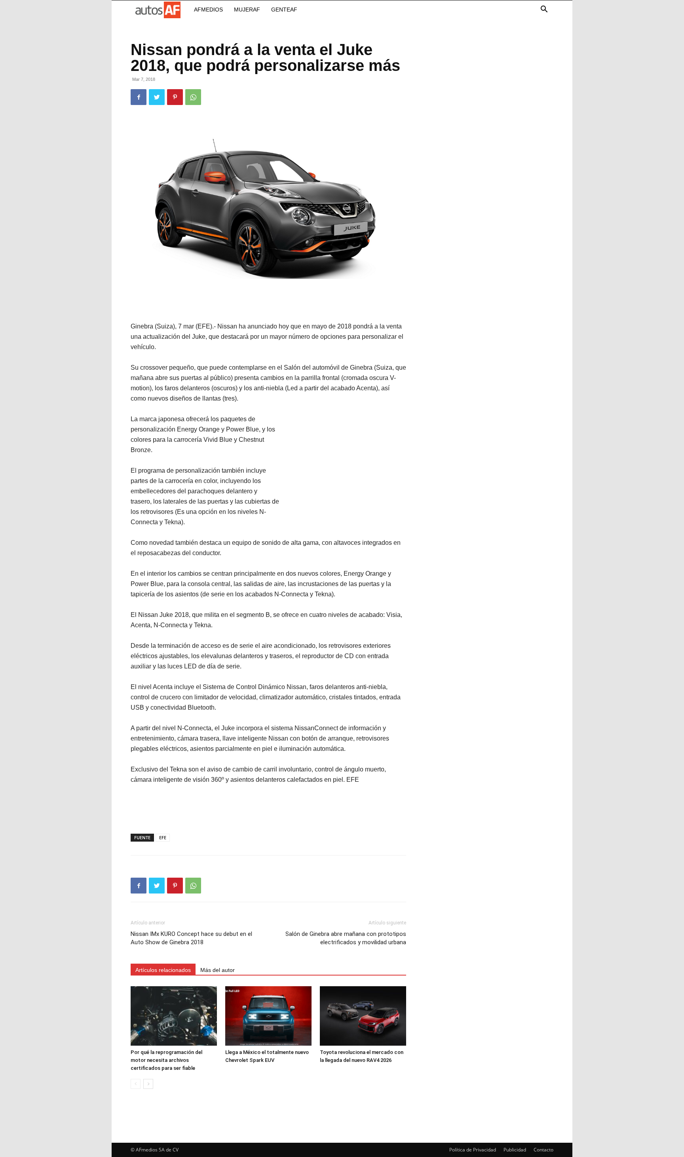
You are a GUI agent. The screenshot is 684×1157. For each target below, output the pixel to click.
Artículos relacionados (163, 970)
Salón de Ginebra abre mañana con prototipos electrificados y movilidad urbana (345, 938)
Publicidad (515, 1149)
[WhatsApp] (193, 97)
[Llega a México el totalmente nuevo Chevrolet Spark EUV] (268, 1016)
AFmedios (208, 9)
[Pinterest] (175, 97)
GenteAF (284, 9)
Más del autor (217, 970)
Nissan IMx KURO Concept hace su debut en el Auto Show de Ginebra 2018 (191, 938)
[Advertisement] (268, 301)
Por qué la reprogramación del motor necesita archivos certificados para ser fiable (166, 1060)
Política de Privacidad (472, 1149)
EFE (162, 837)
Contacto (543, 1149)
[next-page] (148, 1084)
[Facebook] (138, 97)
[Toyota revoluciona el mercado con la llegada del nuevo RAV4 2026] (363, 1016)
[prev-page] (136, 1084)
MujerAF (247, 9)
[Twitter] (157, 97)
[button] (543, 10)
